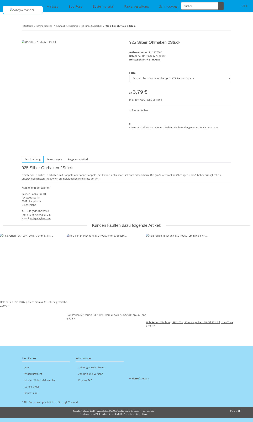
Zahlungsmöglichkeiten (91, 367)
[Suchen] (221, 6)
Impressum (31, 393)
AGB (26, 367)
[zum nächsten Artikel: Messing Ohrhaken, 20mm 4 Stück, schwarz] (139, 26)
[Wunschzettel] (234, 6)
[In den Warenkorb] (24, 38)
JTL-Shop (246, 410)
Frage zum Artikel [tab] (78, 159)
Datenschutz (31, 386)
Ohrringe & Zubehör (153, 56)
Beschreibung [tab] (33, 159)
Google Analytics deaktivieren (87, 410)
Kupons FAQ (85, 380)
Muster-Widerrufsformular (39, 380)
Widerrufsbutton (139, 378)
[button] (229, 6)
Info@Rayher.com (40, 218)
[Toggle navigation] (7, 3)
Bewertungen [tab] (54, 159)
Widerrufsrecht (33, 373)
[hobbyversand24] (18, 10)
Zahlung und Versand (90, 373)
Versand (157, 99)
